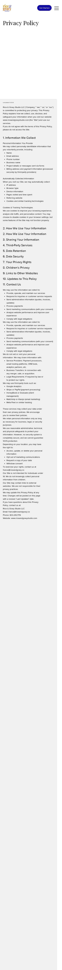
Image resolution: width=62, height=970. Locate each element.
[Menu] (56, 8)
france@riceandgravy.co (13, 470)
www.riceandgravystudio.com (16, 120)
